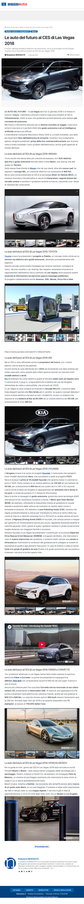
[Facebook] (21, 871)
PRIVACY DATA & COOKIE (62, 890)
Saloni (21, 27)
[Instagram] (31, 871)
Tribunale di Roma (52, 894)
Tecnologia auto (42, 846)
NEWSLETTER (43, 890)
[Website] (19, 871)
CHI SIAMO (16, 890)
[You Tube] (29, 871)
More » (52, 868)
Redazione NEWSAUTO (16, 55)
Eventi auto (14, 27)
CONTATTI (29, 890)
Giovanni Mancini (51, 897)
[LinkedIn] (26, 871)
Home (8, 27)
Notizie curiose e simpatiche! (17, 31)
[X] (24, 871)
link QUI (17, 681)
